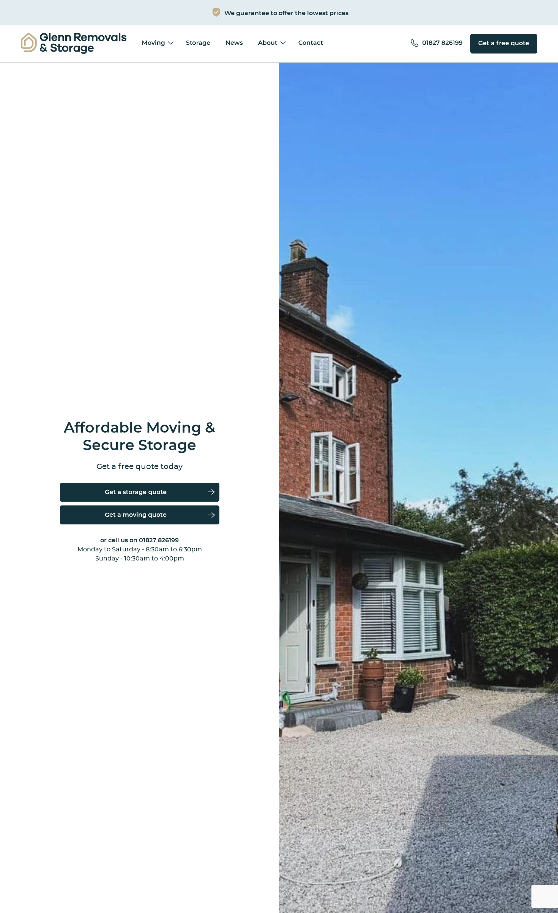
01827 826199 (159, 540)
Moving (153, 43)
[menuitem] (73, 43)
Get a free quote (503, 44)
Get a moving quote (136, 515)
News (234, 43)
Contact (310, 43)
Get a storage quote (136, 493)
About (267, 43)
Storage (198, 43)
